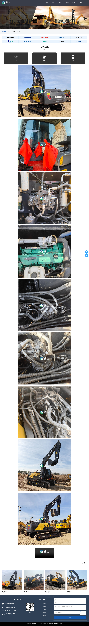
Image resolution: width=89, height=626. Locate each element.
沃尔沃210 (5, 563)
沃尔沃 (18, 31)
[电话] (86, 255)
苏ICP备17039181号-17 (57, 623)
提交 (70, 617)
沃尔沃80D (84, 563)
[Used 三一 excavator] (61, 41)
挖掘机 (53, 2)
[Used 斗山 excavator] (10, 41)
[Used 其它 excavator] (78, 41)
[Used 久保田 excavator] (44, 41)
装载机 (60, 2)
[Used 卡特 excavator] (10, 37)
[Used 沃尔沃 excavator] (78, 37)
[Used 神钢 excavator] (61, 37)
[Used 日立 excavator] (44, 37)
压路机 (80, 2)
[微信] (86, 252)
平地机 (67, 2)
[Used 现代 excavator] (27, 41)
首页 (47, 2)
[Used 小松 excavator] (27, 37)
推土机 (73, 2)
